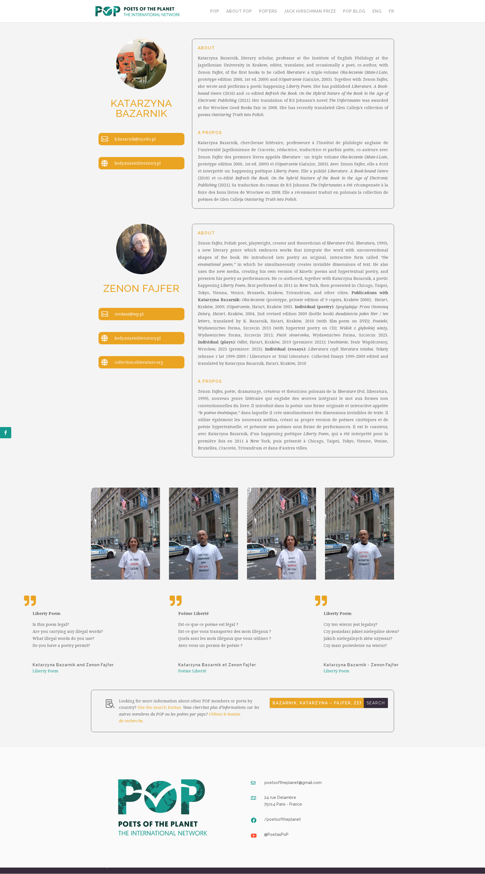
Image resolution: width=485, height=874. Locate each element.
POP (214, 11)
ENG (377, 11)
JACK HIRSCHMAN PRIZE (310, 11)
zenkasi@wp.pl (129, 314)
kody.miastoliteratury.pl (138, 163)
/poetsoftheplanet (282, 819)
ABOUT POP (239, 11)
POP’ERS (268, 11)
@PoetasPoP (276, 834)
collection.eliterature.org (139, 362)
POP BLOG (354, 11)
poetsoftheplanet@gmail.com (293, 782)
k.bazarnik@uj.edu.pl (135, 139)
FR (391, 11)
